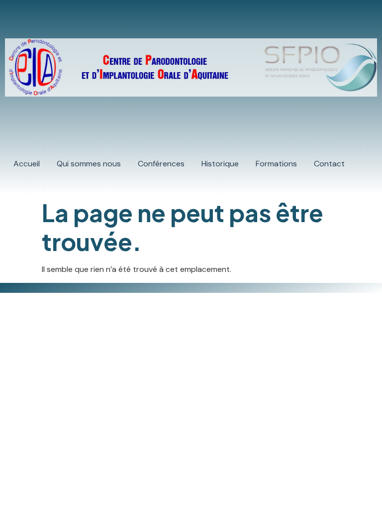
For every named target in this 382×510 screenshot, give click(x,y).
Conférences (161, 163)
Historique (220, 163)
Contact (329, 163)
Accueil (26, 163)
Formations (276, 163)
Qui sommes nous (89, 163)
